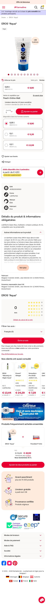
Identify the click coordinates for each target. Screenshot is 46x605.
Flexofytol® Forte (36, 444)
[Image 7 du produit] (28, 74)
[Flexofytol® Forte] (36, 435)
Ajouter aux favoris (11, 156)
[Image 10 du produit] (37, 74)
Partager (7, 162)
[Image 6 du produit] (24, 74)
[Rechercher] (36, 7)
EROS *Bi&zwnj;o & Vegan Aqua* (7, 375)
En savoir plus (38, 95)
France (25, 581)
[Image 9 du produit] (34, 74)
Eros (11, 202)
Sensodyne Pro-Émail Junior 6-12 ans (33, 375)
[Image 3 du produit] (15, 74)
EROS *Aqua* (9, 444)
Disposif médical (8, 419)
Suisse (15, 581)
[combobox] (9, 111)
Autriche (37, 577)
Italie (35, 581)
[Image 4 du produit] (18, 74)
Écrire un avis (23, 340)
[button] (23, 232)
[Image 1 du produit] (8, 74)
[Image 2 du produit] (12, 74)
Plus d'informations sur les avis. (12, 354)
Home (3, 17)
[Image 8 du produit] (31, 74)
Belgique (26, 577)
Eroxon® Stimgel (18, 374)
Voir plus (23, 268)
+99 (35, 41)
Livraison (28, 455)
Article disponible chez (16, 169)
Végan (4, 29)
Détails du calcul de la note (23, 320)
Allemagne (14, 577)
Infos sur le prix (9, 80)
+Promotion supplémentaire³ (12, 175)
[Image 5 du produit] (21, 74)
